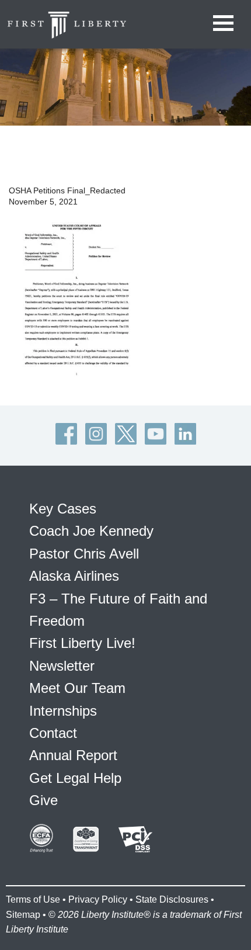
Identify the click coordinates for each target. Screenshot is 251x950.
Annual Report (73, 755)
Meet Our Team (77, 688)
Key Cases (62, 508)
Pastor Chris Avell (84, 553)
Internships (63, 711)
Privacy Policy (97, 899)
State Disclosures (171, 899)
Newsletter (62, 666)
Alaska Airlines (74, 576)
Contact (53, 733)
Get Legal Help (75, 778)
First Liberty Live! (82, 643)
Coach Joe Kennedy (91, 531)
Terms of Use (33, 899)
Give (43, 800)
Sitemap (23, 915)
